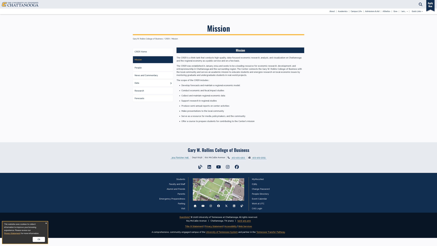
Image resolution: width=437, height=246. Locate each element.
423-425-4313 (238, 157)
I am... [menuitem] (402, 11)
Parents (181, 194)
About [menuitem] (332, 11)
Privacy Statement (214, 226)
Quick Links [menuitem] (415, 11)
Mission (175, 39)
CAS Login (257, 208)
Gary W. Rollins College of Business (148, 39)
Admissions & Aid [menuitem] (372, 11)
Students (180, 179)
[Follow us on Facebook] (218, 205)
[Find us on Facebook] (236, 166)
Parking (181, 203)
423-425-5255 (259, 157)
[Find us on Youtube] (218, 166)
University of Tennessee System (222, 232)
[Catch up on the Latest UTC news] (241, 205)
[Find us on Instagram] (227, 166)
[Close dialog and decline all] (46, 222)
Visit (183, 208)
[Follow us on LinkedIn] (234, 205)
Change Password (261, 189)
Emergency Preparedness (172, 199)
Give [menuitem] (395, 11)
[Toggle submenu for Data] (171, 83)
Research (139, 91)
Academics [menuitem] (343, 11)
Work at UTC (258, 203)
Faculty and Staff (177, 184)
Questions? (184, 217)
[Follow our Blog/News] (200, 166)
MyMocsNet (258, 179)
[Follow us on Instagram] (210, 205)
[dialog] (25, 232)
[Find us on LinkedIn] (209, 166)
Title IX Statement (194, 226)
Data (137, 83)
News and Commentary (146, 75)
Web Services (245, 226)
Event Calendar (259, 199)
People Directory (260, 194)
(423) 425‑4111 (244, 221)
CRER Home (141, 51)
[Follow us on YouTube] (203, 205)
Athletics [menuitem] (386, 11)
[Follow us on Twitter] (226, 205)
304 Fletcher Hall (180, 157)
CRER (167, 39)
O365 (254, 184)
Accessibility (231, 226)
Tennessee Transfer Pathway (270, 232)
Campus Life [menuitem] (356, 11)
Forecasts (139, 98)
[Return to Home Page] (195, 205)
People (138, 68)
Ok (39, 239)
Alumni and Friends (176, 189)
